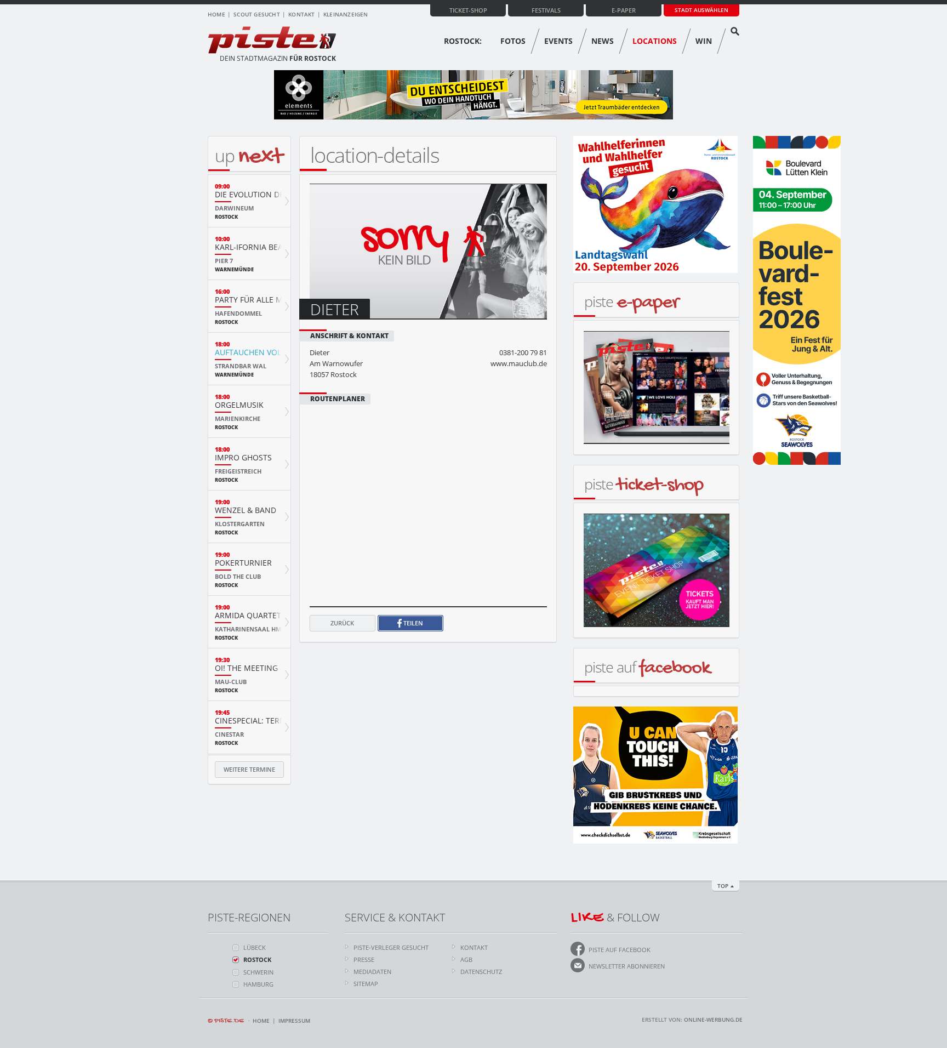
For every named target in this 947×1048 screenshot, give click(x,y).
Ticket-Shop (468, 10)
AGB (466, 959)
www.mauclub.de (518, 363)
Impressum (294, 1020)
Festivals (546, 10)
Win (703, 41)
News (602, 41)
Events (558, 41)
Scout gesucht (256, 14)
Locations (654, 41)
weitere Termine (249, 769)
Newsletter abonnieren (627, 966)
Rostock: (463, 41)
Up (248, 155)
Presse (363, 959)
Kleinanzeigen (345, 14)
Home (216, 14)
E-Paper (624, 10)
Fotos (513, 41)
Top (722, 886)
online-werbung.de (713, 1019)
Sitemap (365, 983)
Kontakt (301, 14)
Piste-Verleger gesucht (391, 947)
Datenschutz (481, 971)
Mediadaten (372, 971)
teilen (412, 623)
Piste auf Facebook (620, 950)
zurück (342, 623)
